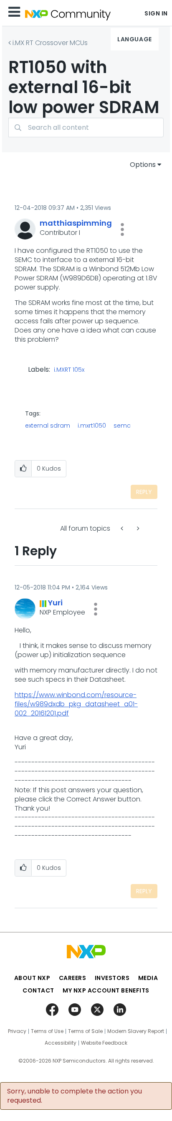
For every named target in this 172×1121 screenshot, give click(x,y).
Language (134, 39)
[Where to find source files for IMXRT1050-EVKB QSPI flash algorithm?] (122, 528)
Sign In (156, 13)
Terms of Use (47, 1031)
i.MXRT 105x (69, 370)
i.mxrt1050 (92, 425)
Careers (72, 978)
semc (122, 425)
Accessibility (60, 1042)
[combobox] (86, 127)
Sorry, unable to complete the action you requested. (74, 1096)
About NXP (32, 978)
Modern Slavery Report (135, 1031)
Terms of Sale (85, 1031)
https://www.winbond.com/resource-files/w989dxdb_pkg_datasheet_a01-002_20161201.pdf (76, 704)
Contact (38, 990)
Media (148, 978)
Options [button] (143, 164)
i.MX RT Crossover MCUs (50, 43)
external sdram (47, 425)
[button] (122, 229)
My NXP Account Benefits (106, 990)
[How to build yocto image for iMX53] (137, 528)
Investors (112, 978)
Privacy (17, 1031)
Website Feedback (104, 1042)
